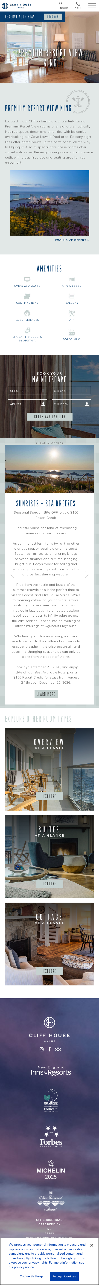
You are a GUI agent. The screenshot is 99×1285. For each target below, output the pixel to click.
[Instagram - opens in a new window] (41, 1049)
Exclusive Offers (70, 240)
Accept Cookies (64, 1276)
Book (64, 8)
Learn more (46, 694)
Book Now (53, 17)
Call (78, 8)
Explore (50, 796)
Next (86, 574)
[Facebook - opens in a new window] (49, 1049)
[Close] (92, 1245)
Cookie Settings (32, 1276)
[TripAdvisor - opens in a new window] (57, 1049)
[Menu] (92, 6)
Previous (12, 574)
